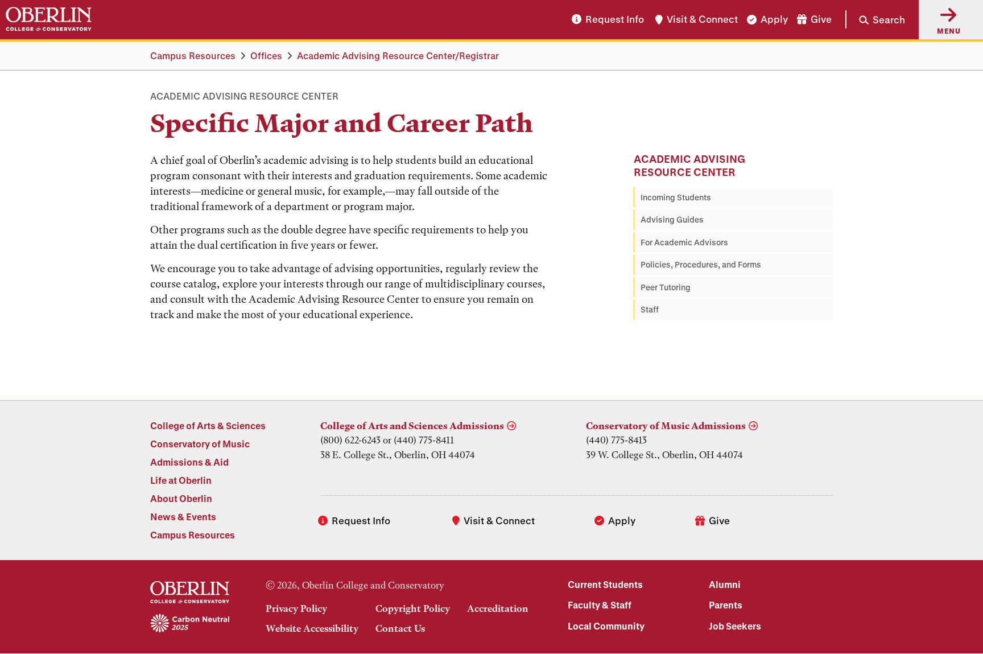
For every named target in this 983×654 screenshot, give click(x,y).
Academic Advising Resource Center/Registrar (398, 55)
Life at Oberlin (181, 480)
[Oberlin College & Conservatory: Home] (49, 19)
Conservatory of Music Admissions (666, 425)
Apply (774, 19)
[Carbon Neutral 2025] (189, 624)
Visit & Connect (702, 19)
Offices (266, 55)
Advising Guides (672, 219)
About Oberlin (181, 498)
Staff (650, 309)
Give (821, 19)
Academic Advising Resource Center (689, 165)
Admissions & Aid (189, 461)
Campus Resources (193, 55)
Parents (725, 604)
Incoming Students (676, 197)
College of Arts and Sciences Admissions (412, 425)
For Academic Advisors (684, 242)
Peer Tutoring (666, 287)
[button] (875, 19)
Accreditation (497, 608)
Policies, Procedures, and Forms (701, 264)
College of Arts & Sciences (208, 425)
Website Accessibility (312, 628)
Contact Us (400, 628)
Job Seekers (735, 625)
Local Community (606, 625)
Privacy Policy (296, 608)
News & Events (183, 516)
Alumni (725, 584)
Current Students (605, 584)
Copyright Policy (412, 608)
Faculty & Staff (599, 604)
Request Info (614, 19)
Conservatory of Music (200, 443)
